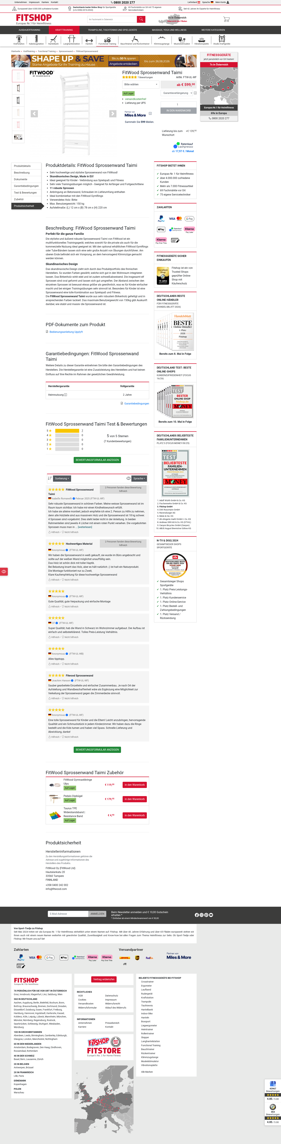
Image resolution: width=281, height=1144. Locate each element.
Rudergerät (147, 993)
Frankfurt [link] (47, 1009)
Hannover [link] (29, 1013)
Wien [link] (60, 994)
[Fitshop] (34, 19)
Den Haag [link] (45, 1047)
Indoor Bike (147, 1013)
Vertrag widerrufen (103, 979)
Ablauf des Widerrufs (115, 1007)
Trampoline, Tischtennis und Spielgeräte (112, 30)
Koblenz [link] (18, 1016)
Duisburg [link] (30, 1009)
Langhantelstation (150, 1041)
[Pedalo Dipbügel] (55, 798)
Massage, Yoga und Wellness (169, 30)
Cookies (82, 999)
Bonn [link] (61, 1002)
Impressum (34, 2)
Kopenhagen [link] (20, 1084)
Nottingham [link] (51, 1039)
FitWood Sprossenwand (87, 51)
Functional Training (47, 51)
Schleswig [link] (33, 1023)
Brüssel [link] (29, 1067)
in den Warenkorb (179, 110)
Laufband (146, 989)
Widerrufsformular (87, 1007)
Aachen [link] (17, 1002)
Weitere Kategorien (213, 30)
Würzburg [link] (19, 1027)
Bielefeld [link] (44, 1002)
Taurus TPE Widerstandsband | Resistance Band (74, 812)
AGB (80, 995)
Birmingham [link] (37, 1035)
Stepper (145, 1037)
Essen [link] (39, 1009)
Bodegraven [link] (33, 1047)
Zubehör (19, 199)
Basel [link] (16, 1059)
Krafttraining (64, 30)
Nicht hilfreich (71, 532)
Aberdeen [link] (18, 1035)
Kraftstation (147, 997)
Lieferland (192, 2)
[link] (161, 219)
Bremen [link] (42, 1006)
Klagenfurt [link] (36, 994)
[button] (18, 76)
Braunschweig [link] (30, 1006)
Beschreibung (22, 172)
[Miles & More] (179, 955)
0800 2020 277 (220, 118)
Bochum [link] (53, 1002)
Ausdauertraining (29, 30)
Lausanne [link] (31, 1059)
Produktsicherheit (24, 206)
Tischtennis (147, 1005)
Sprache (206, 2)
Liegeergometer (149, 1025)
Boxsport (145, 1021)
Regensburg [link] (40, 1020)
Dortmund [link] (52, 1006)
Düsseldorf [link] (19, 1009)
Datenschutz (111, 995)
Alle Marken (147, 1072)
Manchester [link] (38, 1039)
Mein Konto (220, 2)
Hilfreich (55, 532)
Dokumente (20, 179)
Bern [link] (22, 1059)
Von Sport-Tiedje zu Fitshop (28, 928)
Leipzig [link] (32, 1016)
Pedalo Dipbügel (73, 796)
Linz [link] (44, 994)
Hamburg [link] (18, 1013)
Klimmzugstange (149, 1057)
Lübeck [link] (40, 1016)
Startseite (15, 51)
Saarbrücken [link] (20, 1023)
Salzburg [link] (52, 994)
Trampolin (146, 1001)
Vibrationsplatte (149, 1065)
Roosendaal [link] (20, 1051)
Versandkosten (86, 1003)
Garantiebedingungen (26, 186)
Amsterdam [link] (20, 1047)
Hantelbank (147, 1009)
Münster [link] (18, 1020)
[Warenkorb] (227, 19)
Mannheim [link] (50, 1016)
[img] (150, 113)
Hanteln (145, 1017)
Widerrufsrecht (112, 1003)
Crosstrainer (147, 981)
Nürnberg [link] (28, 1020)
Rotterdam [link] (32, 1051)
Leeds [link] (27, 1035)
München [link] (61, 1016)
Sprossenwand (66, 51)
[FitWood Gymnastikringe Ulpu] (55, 784)
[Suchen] (141, 19)
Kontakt (54, 2)
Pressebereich (112, 1023)
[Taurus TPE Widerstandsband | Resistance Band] (55, 815)
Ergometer (146, 985)
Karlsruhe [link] (51, 1013)
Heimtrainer (147, 1029)
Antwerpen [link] (19, 1067)
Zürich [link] (40, 1059)
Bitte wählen (131, 84)
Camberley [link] (50, 1035)
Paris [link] (21, 1076)
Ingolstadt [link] (40, 1013)
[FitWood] (42, 73)
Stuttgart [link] (43, 1023)
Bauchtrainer (147, 1049)
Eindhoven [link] (56, 1047)
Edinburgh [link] (61, 1035)
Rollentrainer (147, 1033)
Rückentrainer (148, 1053)
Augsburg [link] (27, 1002)
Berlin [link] (36, 1002)
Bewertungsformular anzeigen (97, 460)
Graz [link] (16, 994)
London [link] (27, 1039)
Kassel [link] (60, 1013)
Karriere (45, 2)
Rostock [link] (51, 1020)
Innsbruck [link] (25, 994)
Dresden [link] (62, 1006)
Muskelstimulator (150, 1061)
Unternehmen (20, 2)
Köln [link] (25, 1016)
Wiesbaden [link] (54, 1023)
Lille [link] (16, 1076)
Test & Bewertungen (25, 192)
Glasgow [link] (18, 1039)
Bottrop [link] (18, 1006)
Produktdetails (22, 166)
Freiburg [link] (57, 1009)
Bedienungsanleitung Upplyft (66, 331)
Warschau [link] (19, 1092)
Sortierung (61, 478)
